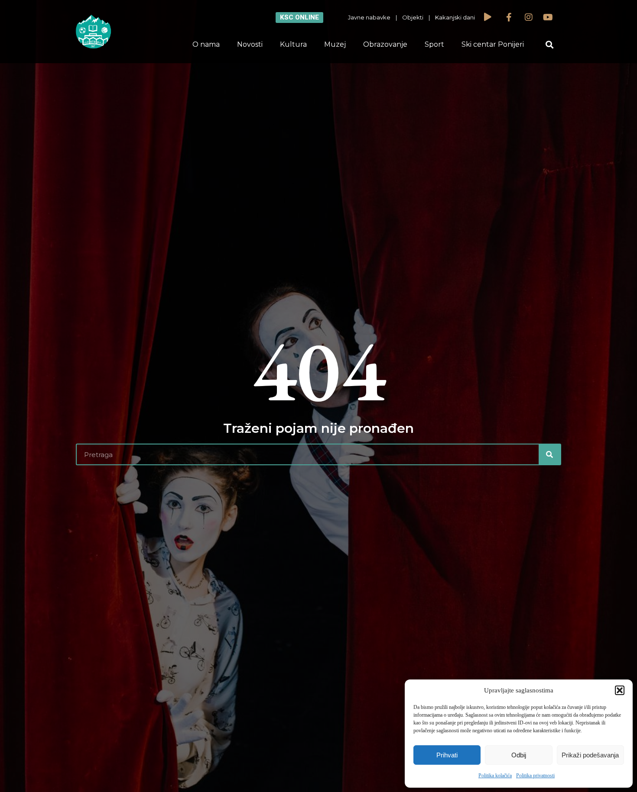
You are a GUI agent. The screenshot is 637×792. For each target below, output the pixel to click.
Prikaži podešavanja (590, 755)
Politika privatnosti (535, 776)
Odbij (518, 755)
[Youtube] (548, 17)
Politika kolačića (495, 776)
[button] (619, 690)
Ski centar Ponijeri (493, 44)
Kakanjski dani (455, 17)
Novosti (250, 44)
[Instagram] (528, 17)
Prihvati (447, 755)
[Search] (549, 454)
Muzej (335, 44)
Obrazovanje (385, 44)
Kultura (293, 44)
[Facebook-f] (509, 17)
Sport (434, 44)
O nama (206, 44)
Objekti (413, 17)
